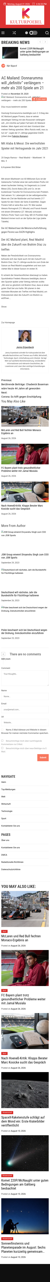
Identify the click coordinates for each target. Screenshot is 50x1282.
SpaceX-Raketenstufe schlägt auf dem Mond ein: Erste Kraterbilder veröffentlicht (23, 1121)
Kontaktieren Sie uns (10, 826)
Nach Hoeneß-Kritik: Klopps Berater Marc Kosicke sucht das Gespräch (22, 507)
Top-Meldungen (8, 789)
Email (3, 703)
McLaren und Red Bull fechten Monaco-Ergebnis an (21, 938)
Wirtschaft (6, 804)
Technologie (6, 811)
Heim (3, 782)
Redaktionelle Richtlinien (12, 862)
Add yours (5, 659)
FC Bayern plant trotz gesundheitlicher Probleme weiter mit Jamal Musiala (20, 469)
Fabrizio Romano (19, 136)
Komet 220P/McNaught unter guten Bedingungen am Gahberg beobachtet (33, 51)
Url (2, 717)
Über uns (5, 840)
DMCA (4, 855)
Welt (3, 796)
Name (4, 690)
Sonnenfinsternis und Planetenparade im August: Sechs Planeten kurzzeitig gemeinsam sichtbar (23, 1249)
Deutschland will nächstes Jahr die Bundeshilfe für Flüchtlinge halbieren (20, 594)
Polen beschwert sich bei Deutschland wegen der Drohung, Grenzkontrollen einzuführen (24, 631)
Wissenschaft (7, 1112)
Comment (5, 668)
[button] (45, 42)
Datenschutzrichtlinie (10, 869)
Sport (3, 818)
